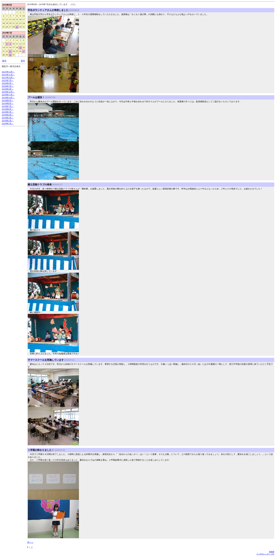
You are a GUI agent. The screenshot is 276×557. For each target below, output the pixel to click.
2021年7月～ (8, 80)
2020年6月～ (8, 83)
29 (17, 27)
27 (24, 51)
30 (10, 55)
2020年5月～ (8, 86)
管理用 (271, 552)
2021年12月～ (8, 72)
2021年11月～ (8, 74)
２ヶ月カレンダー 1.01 (265, 554)
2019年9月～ (8, 100)
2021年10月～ (8, 77)
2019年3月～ (8, 118)
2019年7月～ (8, 106)
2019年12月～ (8, 92)
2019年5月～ (8, 112)
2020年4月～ (8, 89)
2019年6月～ (8, 109)
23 (10, 51)
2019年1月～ (8, 123)
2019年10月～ (8, 97)
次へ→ (30, 542)
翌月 (23, 61)
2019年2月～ (8, 120)
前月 (4, 61)
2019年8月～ (8, 103)
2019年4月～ (8, 115)
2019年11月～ (8, 95)
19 (20, 47)
